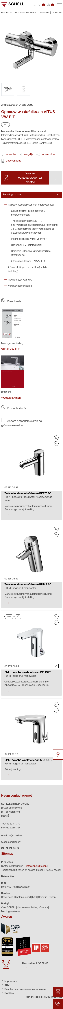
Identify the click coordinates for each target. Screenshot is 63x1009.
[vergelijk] (56, 437)
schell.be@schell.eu (11, 836)
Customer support (10, 842)
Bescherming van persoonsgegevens (25, 989)
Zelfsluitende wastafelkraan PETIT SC (27, 493)
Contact (43, 907)
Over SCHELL (8, 907)
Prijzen (52, 897)
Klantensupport (22, 897)
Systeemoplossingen (12, 866)
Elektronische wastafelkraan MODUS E (28, 760)
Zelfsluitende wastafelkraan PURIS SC (28, 584)
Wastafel (44, 13)
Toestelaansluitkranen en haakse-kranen (22, 870)
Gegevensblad (13, 161)
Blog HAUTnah (9, 887)
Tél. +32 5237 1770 (10, 824)
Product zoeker (53, 870)
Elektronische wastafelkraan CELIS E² (27, 672)
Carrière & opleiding (27, 907)
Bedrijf (5, 903)
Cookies (9, 993)
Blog (3, 883)
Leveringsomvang (12, 195)
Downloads (7, 897)
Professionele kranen (26, 13)
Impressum (10, 981)
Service (5, 893)
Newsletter (24, 887)
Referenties (7, 876)
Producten (7, 862)
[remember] (56, 443)
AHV (6, 985)
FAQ (34, 897)
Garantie (42, 897)
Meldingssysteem (10, 911)
